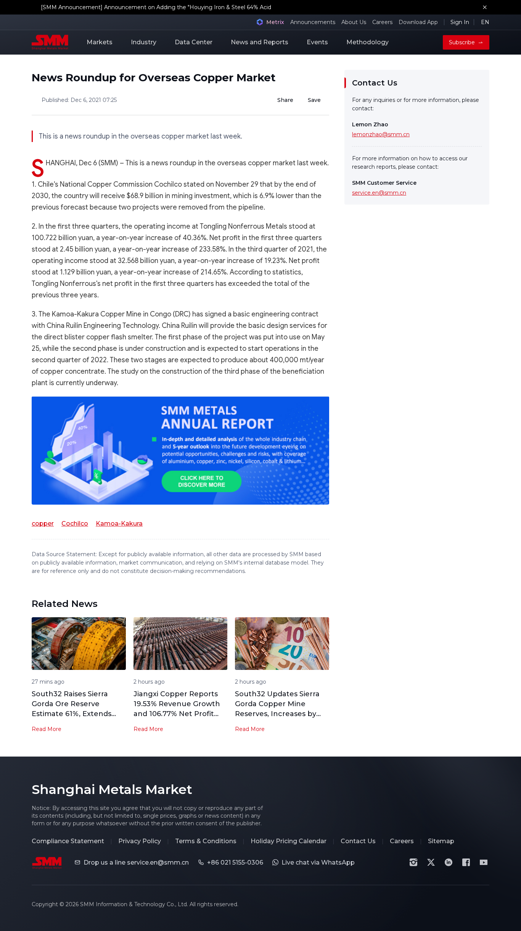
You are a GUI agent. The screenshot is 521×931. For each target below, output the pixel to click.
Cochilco (74, 523)
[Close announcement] (484, 7)
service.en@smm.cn (379, 192)
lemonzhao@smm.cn (381, 134)
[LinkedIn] (448, 862)
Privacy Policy (139, 841)
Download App (418, 22)
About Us (353, 22)
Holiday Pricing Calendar (288, 841)
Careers (382, 22)
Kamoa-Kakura (119, 523)
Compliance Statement (68, 841)
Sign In (459, 22)
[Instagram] (413, 862)
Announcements (312, 22)
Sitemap (441, 841)
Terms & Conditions (205, 841)
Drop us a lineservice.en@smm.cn (136, 862)
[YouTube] (483, 862)
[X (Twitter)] (431, 862)
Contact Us (358, 841)
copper (43, 523)
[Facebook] (466, 862)
